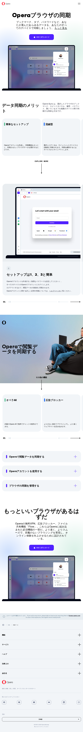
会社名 (4, 673)
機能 (3, 635)
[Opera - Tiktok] (19, 702)
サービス (5, 644)
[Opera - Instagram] (79, 702)
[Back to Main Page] (6, 3)
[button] (41, 37)
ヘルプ (4, 654)
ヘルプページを (55, 291)
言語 (79, 4)
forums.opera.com (74, 615)
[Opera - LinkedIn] (64, 702)
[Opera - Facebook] (4, 702)
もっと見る (60, 28)
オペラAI (11, 400)
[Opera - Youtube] (49, 702)
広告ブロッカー (54, 400)
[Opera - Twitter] (34, 702)
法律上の (5, 664)
